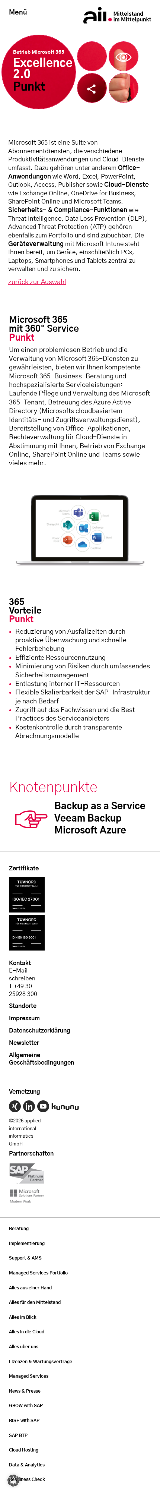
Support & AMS (25, 1258)
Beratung (19, 1228)
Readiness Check (27, 1479)
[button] (13, 1480)
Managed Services (28, 1376)
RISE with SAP (24, 1420)
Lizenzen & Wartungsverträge (40, 1361)
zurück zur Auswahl (37, 282)
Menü (18, 12)
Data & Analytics (27, 1465)
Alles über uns (23, 1347)
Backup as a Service (99, 806)
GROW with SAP (26, 1405)
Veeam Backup (88, 818)
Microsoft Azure (90, 830)
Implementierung (27, 1243)
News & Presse (25, 1391)
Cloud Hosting (23, 1450)
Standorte (22, 1006)
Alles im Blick (22, 1317)
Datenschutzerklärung (39, 1031)
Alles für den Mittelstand (35, 1302)
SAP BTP (18, 1435)
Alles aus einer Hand (30, 1288)
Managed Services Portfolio (38, 1273)
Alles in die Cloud (26, 1332)
